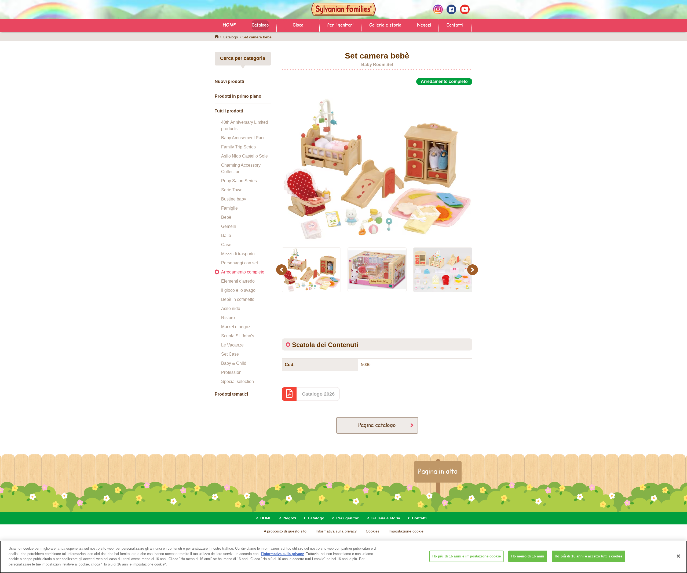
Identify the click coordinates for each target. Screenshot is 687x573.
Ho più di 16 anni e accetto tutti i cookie (588, 556)
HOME (229, 24)
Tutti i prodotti (229, 111)
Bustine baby (233, 199)
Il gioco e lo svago (238, 290)
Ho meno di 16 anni (527, 556)
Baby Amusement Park (243, 138)
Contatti (455, 24)
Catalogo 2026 (318, 394)
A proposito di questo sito (285, 531)
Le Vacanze (232, 345)
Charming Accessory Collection (241, 168)
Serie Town (232, 190)
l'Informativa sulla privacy (282, 554)
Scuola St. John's (237, 336)
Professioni (232, 372)
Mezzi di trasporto (238, 253)
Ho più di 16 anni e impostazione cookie (466, 556)
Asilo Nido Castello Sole (244, 156)
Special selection (237, 381)
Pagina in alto (438, 471)
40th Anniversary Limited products (244, 125)
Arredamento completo (242, 272)
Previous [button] (282, 269)
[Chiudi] (678, 556)
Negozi (424, 24)
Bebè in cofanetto (237, 299)
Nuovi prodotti (229, 81)
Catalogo (260, 24)
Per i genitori (340, 24)
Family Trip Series (238, 147)
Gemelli (228, 226)
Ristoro (228, 317)
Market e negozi (236, 326)
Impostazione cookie (406, 531)
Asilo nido (230, 308)
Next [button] (473, 269)
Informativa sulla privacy (336, 531)
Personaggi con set (239, 263)
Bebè (226, 217)
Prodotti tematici (231, 394)
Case (226, 244)
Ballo (226, 235)
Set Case (230, 354)
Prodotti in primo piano (238, 96)
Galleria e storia (385, 24)
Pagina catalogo (377, 425)
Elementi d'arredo (238, 281)
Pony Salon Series (239, 180)
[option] (377, 163)
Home (216, 36)
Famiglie (229, 208)
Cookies (372, 531)
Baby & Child (233, 363)
